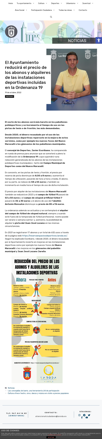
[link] (99, 40)
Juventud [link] (86, 3)
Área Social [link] (19, 10)
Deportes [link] (55, 3)
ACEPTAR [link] (51, 437)
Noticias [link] (9, 96)
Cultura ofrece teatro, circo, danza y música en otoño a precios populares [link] (38, 393)
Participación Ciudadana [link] (41, 10)
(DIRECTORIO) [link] (16, 416)
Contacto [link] (83, 10)
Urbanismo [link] (70, 3)
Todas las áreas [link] (65, 10)
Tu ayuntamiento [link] (24, 3)
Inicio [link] (10, 3)
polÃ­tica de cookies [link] (54, 435)
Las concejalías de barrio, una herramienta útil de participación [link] (33, 391)
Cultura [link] (41, 3)
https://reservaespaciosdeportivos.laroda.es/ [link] (44, 235)
